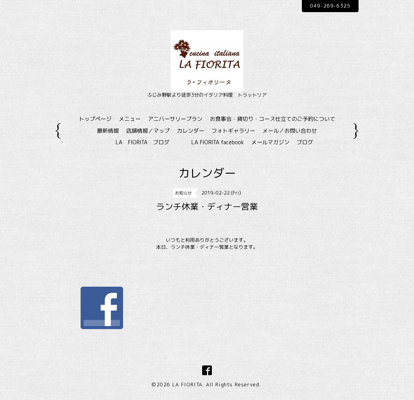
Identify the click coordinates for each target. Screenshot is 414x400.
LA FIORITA (187, 384)
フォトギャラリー (233, 131)
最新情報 (108, 131)
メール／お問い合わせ (289, 131)
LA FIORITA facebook (217, 142)
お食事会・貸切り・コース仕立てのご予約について (272, 119)
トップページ (95, 119)
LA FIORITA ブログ (151, 142)
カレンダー (190, 131)
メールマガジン (270, 142)
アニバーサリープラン (175, 119)
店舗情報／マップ (148, 131)
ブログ (305, 142)
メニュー (130, 119)
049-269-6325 (330, 5)
